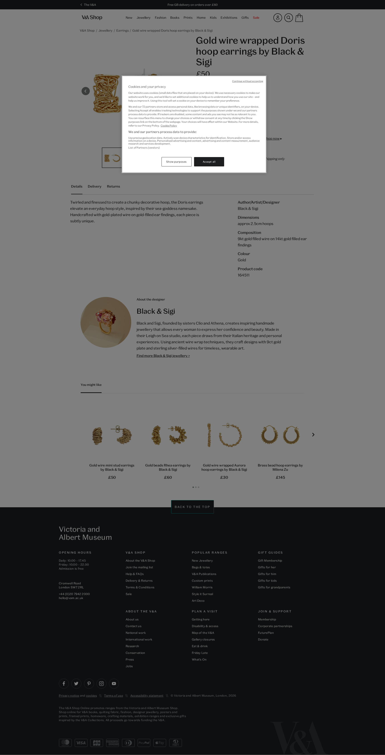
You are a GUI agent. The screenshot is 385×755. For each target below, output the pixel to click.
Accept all (209, 161)
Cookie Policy (169, 125)
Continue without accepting (247, 81)
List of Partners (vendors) (144, 147)
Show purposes (176, 161)
